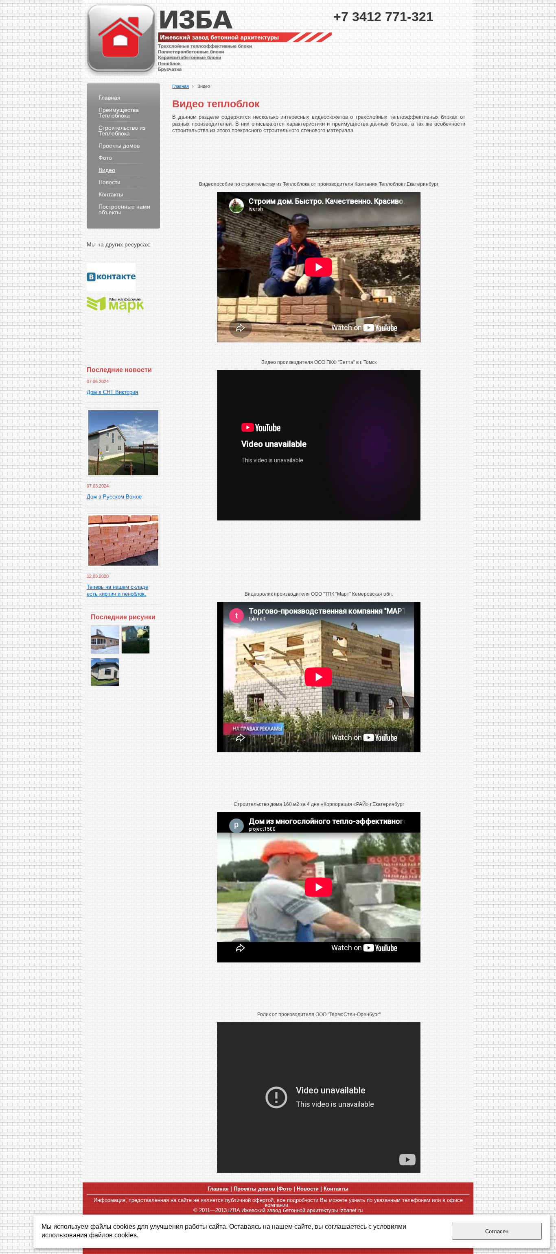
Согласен (496, 1231)
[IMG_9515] (105, 639)
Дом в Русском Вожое (114, 497)
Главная (180, 86)
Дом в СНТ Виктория (112, 392)
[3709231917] (135, 639)
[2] (105, 672)
